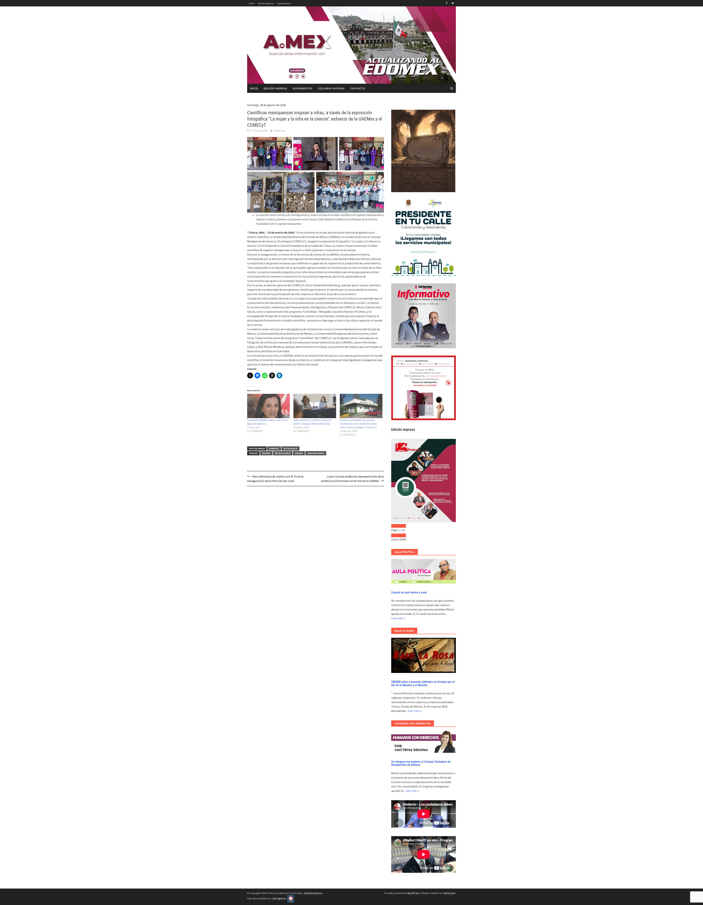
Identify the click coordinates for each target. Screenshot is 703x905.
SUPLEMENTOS (302, 88)
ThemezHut (449, 893)
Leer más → (398, 618)
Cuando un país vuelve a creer (409, 592)
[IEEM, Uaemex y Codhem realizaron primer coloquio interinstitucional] (314, 406)
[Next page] (402, 526)
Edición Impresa (266, 3)
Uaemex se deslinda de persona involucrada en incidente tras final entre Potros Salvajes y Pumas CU (358, 423)
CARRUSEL (274, 448)
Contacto (357, 88)
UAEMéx (299, 453)
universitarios (315, 453)
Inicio (251, 3)
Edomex (266, 453)
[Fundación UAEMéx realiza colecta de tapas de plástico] (268, 406)
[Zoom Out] (395, 535)
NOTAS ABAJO (290, 448)
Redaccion (279, 130)
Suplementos (283, 3)
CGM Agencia (279, 898)
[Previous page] (395, 526)
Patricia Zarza (283, 453)
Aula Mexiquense (313, 893)
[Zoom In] (402, 535)
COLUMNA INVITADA (331, 88)
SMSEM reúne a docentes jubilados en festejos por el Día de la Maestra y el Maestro (423, 683)
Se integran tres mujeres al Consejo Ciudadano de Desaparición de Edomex (421, 763)
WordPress (413, 893)
